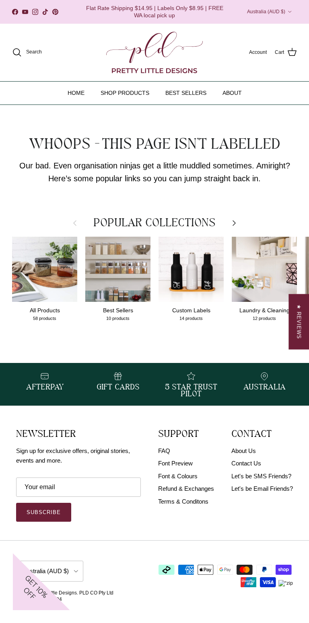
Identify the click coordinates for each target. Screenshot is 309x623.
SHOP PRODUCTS (125, 93)
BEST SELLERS (185, 93)
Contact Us (246, 463)
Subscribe (44, 512)
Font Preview (175, 463)
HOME (76, 93)
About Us (243, 450)
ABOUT (232, 93)
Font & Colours (178, 476)
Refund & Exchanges (186, 488)
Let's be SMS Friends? (261, 476)
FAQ (164, 450)
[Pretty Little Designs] (154, 52)
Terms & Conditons (183, 501)
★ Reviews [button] (299, 322)
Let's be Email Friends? (262, 488)
